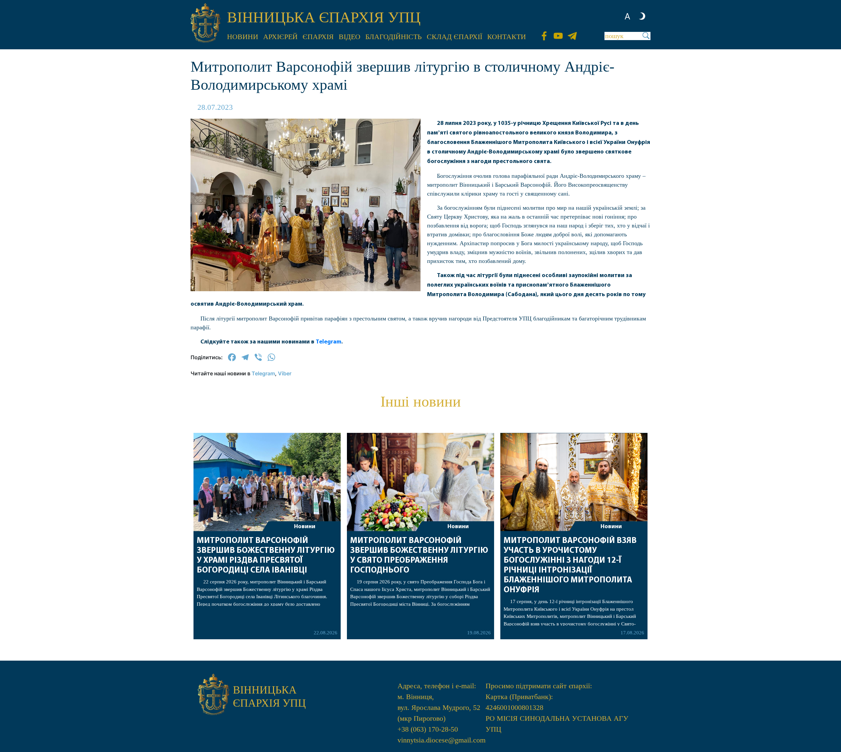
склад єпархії (454, 37)
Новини (304, 527)
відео (349, 37)
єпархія (318, 37)
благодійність (393, 37)
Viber (284, 373)
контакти (506, 37)
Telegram (328, 342)
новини (242, 37)
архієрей (280, 37)
